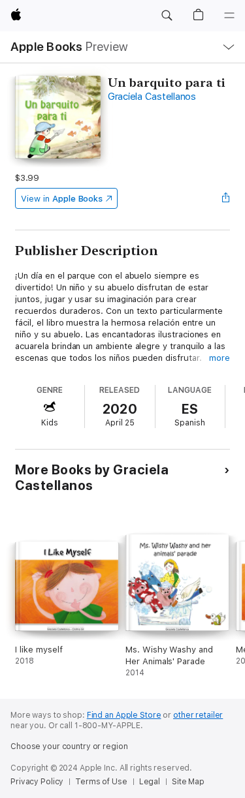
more (219, 358)
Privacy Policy (36, 781)
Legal (149, 781)
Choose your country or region (69, 746)
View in (62, 199)
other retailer (198, 715)
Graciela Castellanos (152, 96)
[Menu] (229, 15)
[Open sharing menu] (226, 198)
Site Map (188, 781)
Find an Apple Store (124, 715)
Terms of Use (101, 781)
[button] (166, 15)
